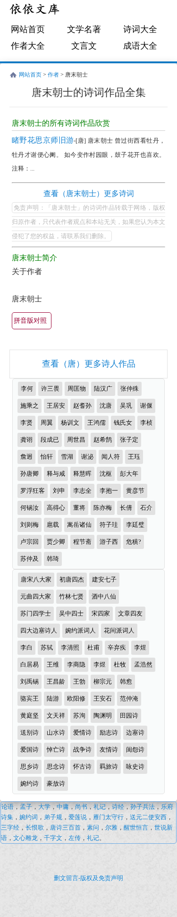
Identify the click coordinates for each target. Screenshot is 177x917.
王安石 (102, 698)
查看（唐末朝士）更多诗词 (88, 193)
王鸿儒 (96, 422)
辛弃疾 (117, 647)
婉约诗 (29, 783)
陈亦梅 (102, 507)
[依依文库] (35, 10)
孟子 (26, 806)
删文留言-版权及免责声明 (88, 878)
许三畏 (50, 388)
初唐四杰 (71, 579)
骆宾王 (29, 698)
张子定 (129, 439)
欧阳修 (76, 698)
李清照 (70, 647)
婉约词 (28, 817)
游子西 (109, 541)
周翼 (47, 422)
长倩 (126, 507)
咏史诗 (135, 766)
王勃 (79, 681)
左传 (74, 837)
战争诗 (82, 749)
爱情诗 (82, 732)
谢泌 (87, 456)
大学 (44, 806)
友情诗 (109, 749)
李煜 (140, 647)
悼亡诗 (56, 749)
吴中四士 (71, 613)
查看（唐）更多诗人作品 (88, 364)
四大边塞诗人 (38, 630)
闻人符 (110, 456)
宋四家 (101, 613)
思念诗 (56, 766)
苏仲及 (29, 558)
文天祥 (56, 715)
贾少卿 (56, 541)
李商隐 (76, 664)
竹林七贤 (71, 596)
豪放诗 (56, 783)
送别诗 (29, 732)
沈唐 (106, 405)
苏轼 (47, 647)
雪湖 (67, 456)
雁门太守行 (108, 817)
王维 (53, 664)
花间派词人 (119, 630)
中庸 (63, 806)
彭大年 (129, 473)
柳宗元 (102, 681)
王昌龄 (56, 681)
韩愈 (126, 681)
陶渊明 (102, 715)
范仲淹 (129, 698)
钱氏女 (123, 422)
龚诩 (26, 439)
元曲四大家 (35, 596)
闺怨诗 (135, 749)
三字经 (10, 827)
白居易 (29, 664)
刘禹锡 (29, 681)
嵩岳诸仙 (79, 524)
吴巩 (126, 405)
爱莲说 (77, 817)
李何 (27, 388)
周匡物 (76, 388)
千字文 (53, 837)
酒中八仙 (104, 596)
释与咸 (56, 473)
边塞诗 (135, 732)
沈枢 (106, 473)
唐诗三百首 (65, 827)
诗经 (118, 806)
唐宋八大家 (36, 579)
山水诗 (56, 732)
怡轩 (47, 456)
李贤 (26, 422)
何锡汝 (29, 507)
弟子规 (53, 817)
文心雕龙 (25, 837)
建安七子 (104, 579)
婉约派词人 (80, 630)
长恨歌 (34, 827)
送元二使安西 (148, 817)
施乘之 (29, 405)
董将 (79, 507)
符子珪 (109, 524)
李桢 (146, 422)
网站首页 (28, 29)
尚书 (81, 806)
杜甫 (93, 647)
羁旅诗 (109, 766)
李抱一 (109, 490)
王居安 (56, 405)
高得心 (56, 507)
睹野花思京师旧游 (43, 140)
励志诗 (109, 732)
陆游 (53, 698)
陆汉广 (103, 388)
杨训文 (70, 422)
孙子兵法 (142, 806)
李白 (26, 647)
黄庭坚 (29, 715)
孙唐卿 (29, 473)
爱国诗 (29, 749)
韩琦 (53, 558)
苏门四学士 (35, 613)
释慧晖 (82, 473)
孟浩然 (143, 664)
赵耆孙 (82, 405)
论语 (7, 806)
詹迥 (26, 456)
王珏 (134, 456)
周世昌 (76, 439)
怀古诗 (82, 766)
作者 (53, 74)
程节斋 (82, 541)
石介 (146, 507)
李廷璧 (135, 524)
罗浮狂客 (32, 490)
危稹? (133, 541)
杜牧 (120, 664)
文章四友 (130, 613)
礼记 (99, 806)
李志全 (82, 490)
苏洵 (79, 715)
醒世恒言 (136, 827)
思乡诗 (29, 766)
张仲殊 (129, 388)
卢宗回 (29, 541)
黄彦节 (135, 490)
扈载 (53, 524)
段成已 (50, 439)
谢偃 (146, 405)
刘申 (59, 490)
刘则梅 (29, 524)
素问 (93, 827)
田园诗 (129, 715)
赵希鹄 (102, 439)
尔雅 (111, 827)
